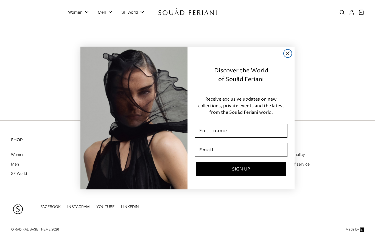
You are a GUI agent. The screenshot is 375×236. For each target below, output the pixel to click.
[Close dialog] (288, 53)
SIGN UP (241, 169)
